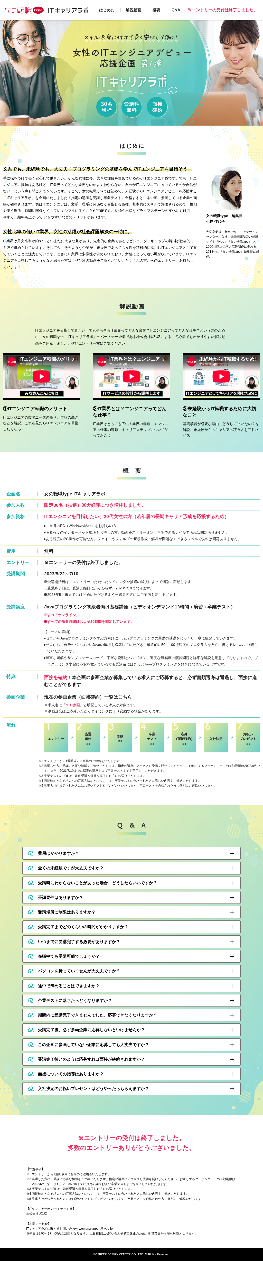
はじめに (107, 10)
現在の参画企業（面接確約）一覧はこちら (88, 697)
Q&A (176, 10)
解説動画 (133, 10)
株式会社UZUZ (36, 1214)
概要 (156, 10)
